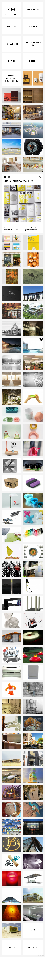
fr (5, 14)
